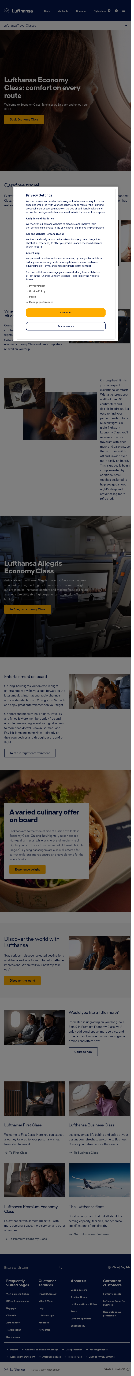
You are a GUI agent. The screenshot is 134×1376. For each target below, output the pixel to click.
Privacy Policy (37, 285)
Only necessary (66, 326)
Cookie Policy (37, 291)
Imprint (33, 296)
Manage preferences (41, 302)
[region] (65, 263)
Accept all (65, 312)
